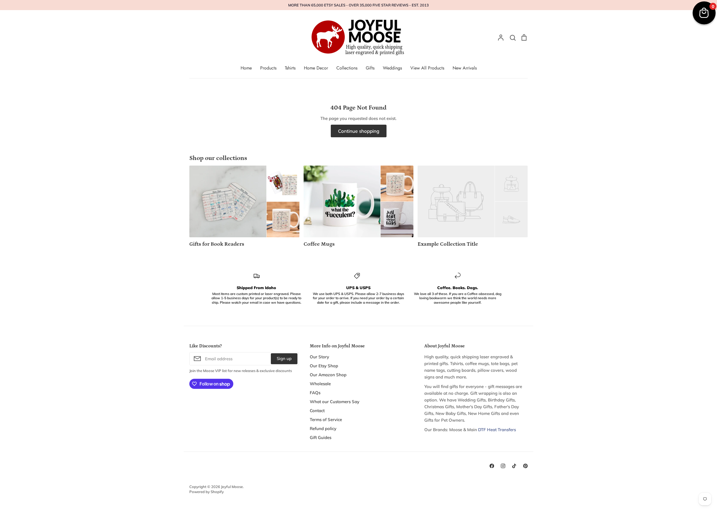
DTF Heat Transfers (497, 429)
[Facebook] (491, 465)
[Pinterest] (525, 465)
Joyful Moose (232, 486)
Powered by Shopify (206, 491)
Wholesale (320, 383)
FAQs (315, 392)
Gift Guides (320, 437)
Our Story (319, 356)
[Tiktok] (514, 465)
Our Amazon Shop (328, 374)
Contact (317, 410)
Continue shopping (358, 131)
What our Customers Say (334, 401)
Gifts (370, 68)
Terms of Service (326, 419)
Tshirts (290, 68)
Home (246, 68)
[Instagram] (503, 465)
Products (268, 68)
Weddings (392, 68)
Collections (346, 68)
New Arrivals (465, 68)
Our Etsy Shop (324, 365)
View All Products (427, 68)
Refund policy (323, 428)
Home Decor (316, 68)
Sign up (284, 358)
